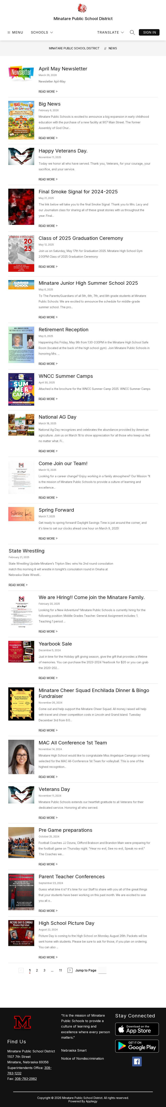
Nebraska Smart (73, 1050)
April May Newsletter (63, 69)
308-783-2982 (26, 1079)
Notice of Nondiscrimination (82, 1058)
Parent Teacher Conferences (72, 876)
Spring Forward (56, 510)
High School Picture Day (66, 923)
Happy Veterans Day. (63, 151)
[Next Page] (70, 970)
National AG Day (57, 417)
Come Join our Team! (63, 463)
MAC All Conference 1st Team (73, 743)
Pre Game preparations (65, 830)
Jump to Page (85, 970)
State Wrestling (27, 551)
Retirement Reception (63, 329)
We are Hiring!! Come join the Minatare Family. (92, 597)
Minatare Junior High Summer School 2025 (88, 283)
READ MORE (48, 91)
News (113, 48)
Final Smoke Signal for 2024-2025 (78, 192)
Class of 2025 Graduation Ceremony (81, 238)
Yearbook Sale (55, 644)
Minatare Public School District (74, 48)
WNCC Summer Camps (66, 376)
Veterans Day (54, 789)
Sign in (149, 32)
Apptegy (91, 1101)
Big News (50, 104)
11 (60, 970)
